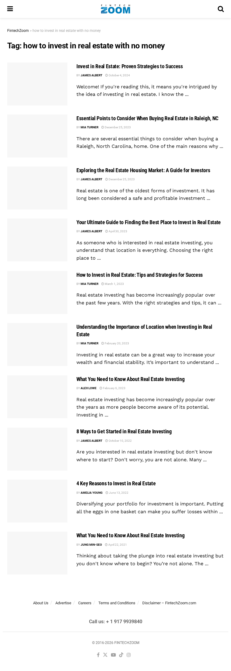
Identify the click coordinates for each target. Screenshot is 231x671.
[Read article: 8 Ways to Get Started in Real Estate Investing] (37, 449)
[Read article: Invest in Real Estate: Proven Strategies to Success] (37, 84)
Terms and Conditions (116, 603)
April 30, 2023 (117, 231)
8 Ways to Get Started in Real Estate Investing (123, 431)
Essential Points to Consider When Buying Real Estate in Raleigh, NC (147, 118)
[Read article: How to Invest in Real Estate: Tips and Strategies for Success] (37, 292)
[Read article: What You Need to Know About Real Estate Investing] (37, 396)
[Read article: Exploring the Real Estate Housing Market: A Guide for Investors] (37, 187)
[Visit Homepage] (115, 9)
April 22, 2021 (117, 544)
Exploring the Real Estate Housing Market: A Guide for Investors (143, 170)
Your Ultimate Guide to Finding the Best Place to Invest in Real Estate (148, 222)
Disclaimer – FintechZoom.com (169, 603)
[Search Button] (221, 9)
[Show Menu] (10, 9)
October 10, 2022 (120, 440)
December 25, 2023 (117, 127)
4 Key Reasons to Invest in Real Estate (116, 483)
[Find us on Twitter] (105, 655)
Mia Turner (89, 127)
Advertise (63, 603)
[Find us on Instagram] (129, 655)
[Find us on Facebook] (98, 655)
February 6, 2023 (113, 388)
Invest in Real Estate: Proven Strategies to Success (129, 66)
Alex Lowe (89, 388)
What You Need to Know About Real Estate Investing (130, 379)
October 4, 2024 (119, 75)
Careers (84, 603)
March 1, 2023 (114, 283)
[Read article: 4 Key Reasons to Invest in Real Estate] (37, 501)
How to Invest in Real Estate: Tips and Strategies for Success (139, 275)
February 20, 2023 (116, 343)
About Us (40, 603)
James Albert (91, 75)
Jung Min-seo (91, 544)
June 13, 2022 (118, 492)
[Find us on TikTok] (121, 655)
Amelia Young (92, 492)
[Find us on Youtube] (113, 655)
